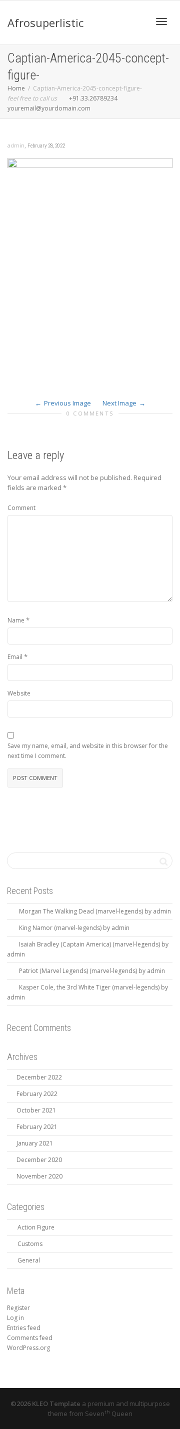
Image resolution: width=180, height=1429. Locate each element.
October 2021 (36, 1110)
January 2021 (34, 1143)
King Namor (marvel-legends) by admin (74, 928)
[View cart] (135, 20)
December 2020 (39, 1160)
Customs (30, 1244)
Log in (15, 1318)
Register (18, 1308)
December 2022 (39, 1077)
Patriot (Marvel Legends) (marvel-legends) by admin (92, 970)
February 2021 (37, 1126)
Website (19, 693)
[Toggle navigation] (161, 21)
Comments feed (29, 1338)
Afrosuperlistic (46, 22)
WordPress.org (28, 1348)
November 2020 (39, 1176)
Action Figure (36, 1227)
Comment (22, 508)
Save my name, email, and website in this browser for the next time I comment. (88, 751)
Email (15, 656)
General (29, 1260)
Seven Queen (108, 1413)
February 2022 (37, 1094)
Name (16, 620)
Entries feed (23, 1328)
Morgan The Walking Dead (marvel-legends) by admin (95, 911)
